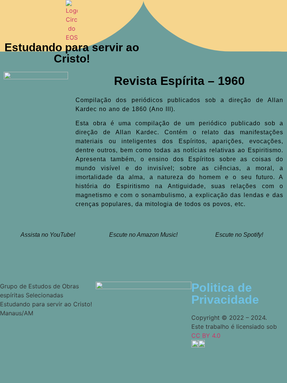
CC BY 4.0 (205, 335)
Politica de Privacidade (225, 293)
